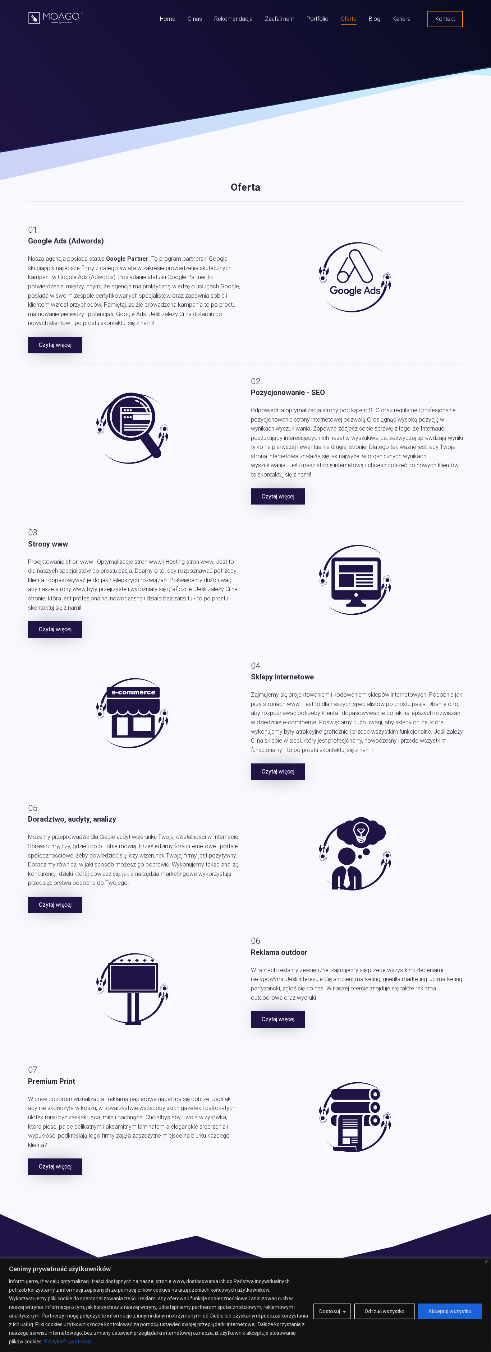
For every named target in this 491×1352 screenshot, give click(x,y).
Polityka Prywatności (67, 1341)
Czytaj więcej (55, 345)
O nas (195, 18)
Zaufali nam (279, 18)
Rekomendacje (233, 18)
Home (167, 18)
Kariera (401, 18)
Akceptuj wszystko (450, 1311)
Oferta (349, 18)
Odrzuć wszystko (384, 1311)
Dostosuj (329, 1311)
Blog (374, 18)
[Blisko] (486, 1261)
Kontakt (445, 18)
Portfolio (318, 18)
